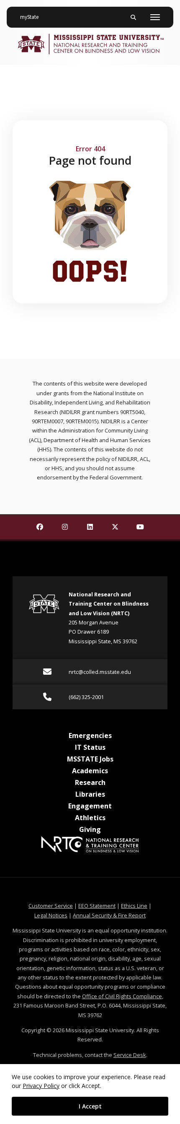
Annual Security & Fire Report (109, 915)
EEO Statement (97, 905)
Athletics (90, 817)
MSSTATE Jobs (90, 759)
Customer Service (50, 905)
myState (32, 17)
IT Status (90, 747)
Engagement (90, 806)
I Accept (90, 1106)
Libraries (90, 794)
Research (90, 782)
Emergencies (90, 735)
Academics (90, 770)
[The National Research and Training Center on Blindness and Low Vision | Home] (90, 44)
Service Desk (129, 1055)
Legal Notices (50, 915)
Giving (90, 829)
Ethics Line (134, 905)
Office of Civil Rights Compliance (122, 996)
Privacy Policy (41, 1086)
